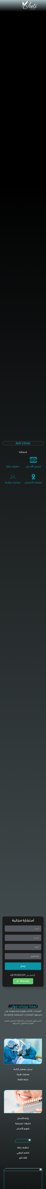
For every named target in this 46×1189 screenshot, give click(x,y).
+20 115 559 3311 (17, 975)
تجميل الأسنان (33, 466)
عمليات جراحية (13, 482)
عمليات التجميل (33, 482)
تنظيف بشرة (12, 466)
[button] (9, 5)
